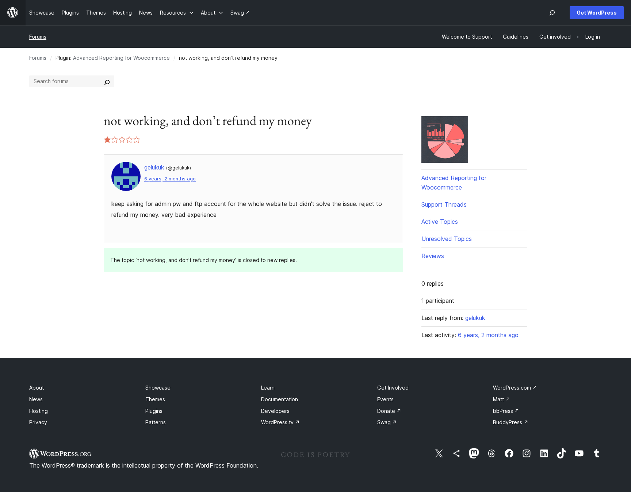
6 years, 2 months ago (170, 178)
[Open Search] (552, 13)
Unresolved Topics (446, 238)
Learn (268, 387)
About (36, 387)
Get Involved (393, 387)
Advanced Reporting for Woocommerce (121, 58)
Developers (275, 411)
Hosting (38, 411)
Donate (389, 411)
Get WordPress (597, 12)
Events (385, 399)
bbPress (506, 411)
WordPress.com (515, 387)
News (36, 399)
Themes (155, 399)
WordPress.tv (280, 422)
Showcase (158, 387)
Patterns (155, 422)
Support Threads (444, 204)
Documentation (279, 399)
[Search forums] (107, 81)
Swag (387, 422)
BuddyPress (510, 422)
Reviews (432, 255)
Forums (37, 37)
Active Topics (439, 221)
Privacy (38, 422)
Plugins (153, 411)
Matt (501, 399)
